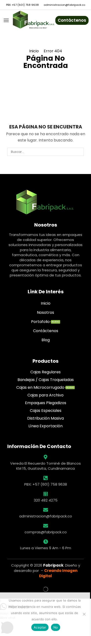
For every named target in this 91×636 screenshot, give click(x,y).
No (55, 627)
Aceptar (40, 627)
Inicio (34, 51)
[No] (84, 614)
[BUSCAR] (79, 152)
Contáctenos (72, 20)
